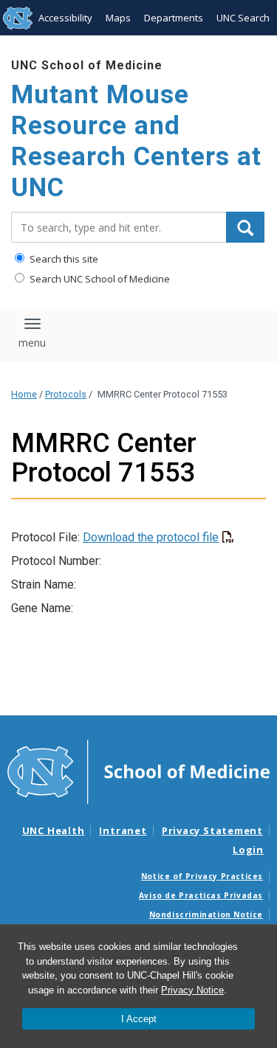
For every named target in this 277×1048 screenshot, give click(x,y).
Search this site (62, 259)
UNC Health (53, 830)
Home (24, 394)
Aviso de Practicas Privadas (201, 895)
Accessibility (65, 17)
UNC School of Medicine (87, 65)
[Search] (245, 227)
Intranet (122, 830)
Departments (173, 17)
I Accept (139, 1018)
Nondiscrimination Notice (206, 914)
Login (248, 849)
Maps (118, 17)
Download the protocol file (151, 537)
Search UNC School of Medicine (98, 278)
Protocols (65, 394)
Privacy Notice (192, 990)
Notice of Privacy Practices (202, 876)
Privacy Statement (212, 830)
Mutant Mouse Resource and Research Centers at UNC (136, 141)
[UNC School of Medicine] (138, 770)
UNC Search (243, 17)
